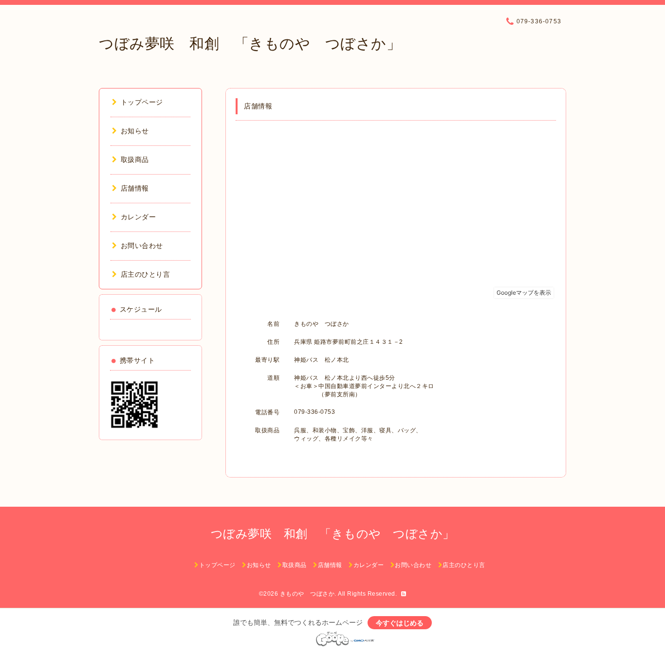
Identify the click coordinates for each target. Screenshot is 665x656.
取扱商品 (135, 159)
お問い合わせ (142, 245)
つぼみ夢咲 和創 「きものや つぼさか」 (250, 43)
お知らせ (135, 131)
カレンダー (138, 217)
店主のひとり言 (145, 274)
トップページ (142, 102)
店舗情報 (135, 188)
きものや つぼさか (307, 593)
